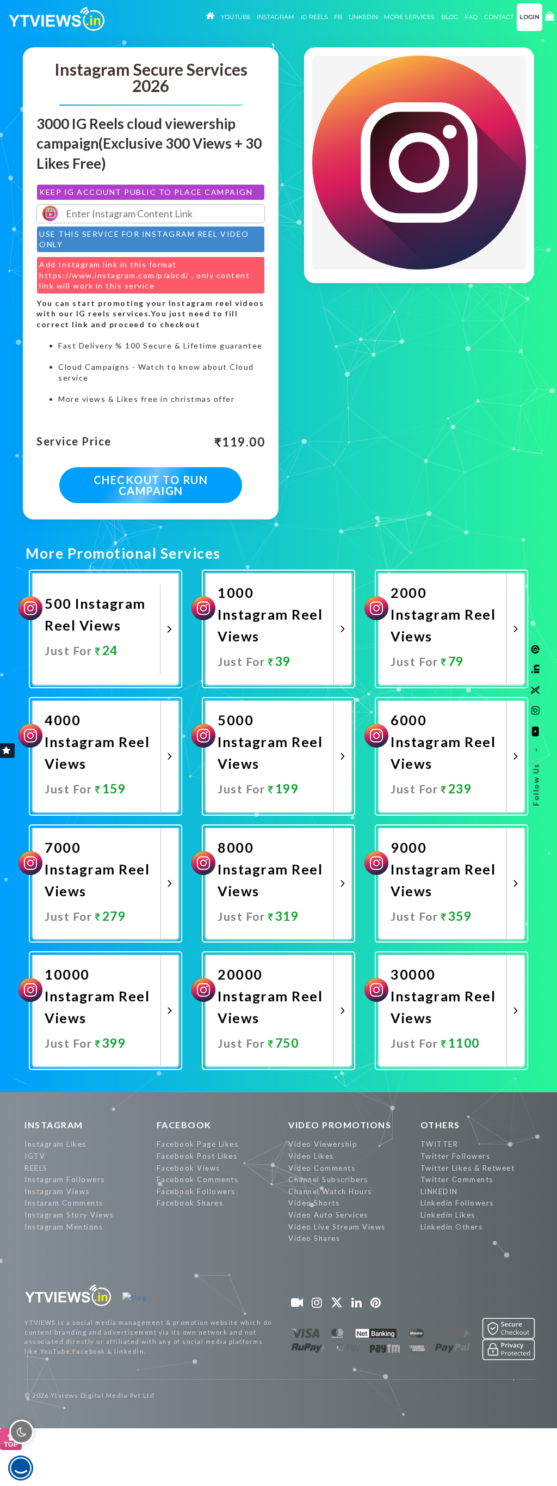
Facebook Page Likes (198, 1144)
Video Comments (321, 1168)
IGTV (34, 1156)
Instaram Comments (63, 1202)
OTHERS (440, 1125)
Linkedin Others (451, 1226)
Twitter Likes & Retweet (467, 1168)
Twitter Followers (455, 1156)
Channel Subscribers (328, 1179)
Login (529, 17)
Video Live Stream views (337, 1226)
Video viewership (322, 1144)
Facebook (184, 1125)
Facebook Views (188, 1168)
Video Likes (311, 1156)
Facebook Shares (190, 1202)
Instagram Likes (55, 1144)
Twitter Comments (456, 1179)
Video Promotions (339, 1125)
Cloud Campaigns (94, 366)
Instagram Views (57, 1191)
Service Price (74, 441)
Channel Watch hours (330, 1191)
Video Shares (314, 1238)
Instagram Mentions (63, 1226)
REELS (36, 1168)
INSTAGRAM (53, 1125)
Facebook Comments (198, 1179)
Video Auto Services (328, 1214)
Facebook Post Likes (197, 1156)
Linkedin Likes (447, 1214)
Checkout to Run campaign (151, 485)
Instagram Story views (69, 1214)
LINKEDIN (439, 1191)
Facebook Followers (196, 1191)
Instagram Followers (64, 1179)
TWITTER (439, 1144)
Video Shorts (313, 1202)
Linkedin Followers (457, 1202)
